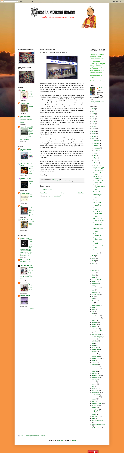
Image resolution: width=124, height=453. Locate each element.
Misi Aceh (94, 351)
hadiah (93, 307)
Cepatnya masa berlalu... (97, 242)
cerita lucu (94, 292)
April (95, 160)
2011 (93, 261)
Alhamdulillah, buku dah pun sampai (98, 219)
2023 (93, 116)
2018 (93, 128)
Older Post (81, 193)
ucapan (94, 414)
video (93, 418)
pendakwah (95, 364)
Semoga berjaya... (98, 250)
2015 (93, 136)
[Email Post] (60, 179)
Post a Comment (47, 189)
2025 (93, 111)
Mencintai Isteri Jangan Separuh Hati (98, 196)
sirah (93, 401)
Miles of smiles (25, 193)
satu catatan (76, 181)
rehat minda (61, 181)
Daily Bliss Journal (26, 220)
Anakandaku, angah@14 (97, 234)
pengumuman (95, 369)
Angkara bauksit (96, 279)
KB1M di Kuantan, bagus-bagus (98, 177)
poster (93, 382)
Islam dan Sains (96, 318)
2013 (93, 256)
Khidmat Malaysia (97, 336)
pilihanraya (95, 380)
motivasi (94, 354)
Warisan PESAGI (25, 260)
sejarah (94, 399)
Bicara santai (95, 288)
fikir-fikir (94, 301)
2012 (93, 258)
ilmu (93, 313)
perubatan (94, 373)
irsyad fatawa (95, 316)
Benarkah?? (96, 192)
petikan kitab (95, 377)
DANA (22, 206)
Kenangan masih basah (98, 331)
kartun (93, 320)
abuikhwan (102, 88)
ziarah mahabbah (96, 428)
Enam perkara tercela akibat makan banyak (99, 224)
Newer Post (43, 193)
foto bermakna (96, 305)
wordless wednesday (97, 420)
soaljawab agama (96, 403)
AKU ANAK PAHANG (26, 266)
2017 (93, 131)
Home (62, 193)
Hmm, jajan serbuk (98, 200)
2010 (93, 263)
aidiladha (94, 270)
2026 (93, 109)
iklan (93, 311)
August (96, 150)
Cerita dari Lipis (25, 283)
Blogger (73, 440)
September (97, 148)
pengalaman (95, 367)
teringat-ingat (95, 410)
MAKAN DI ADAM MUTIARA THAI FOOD (31, 170)
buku (93, 290)
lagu (93, 343)
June (95, 155)
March (96, 163)
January (96, 253)
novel (93, 360)
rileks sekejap (68, 181)
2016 (93, 133)
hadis (93, 309)
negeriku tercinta (96, 358)
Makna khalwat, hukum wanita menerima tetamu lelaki (98, 214)
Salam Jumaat (96, 394)
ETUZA (22, 90)
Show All (32, 308)
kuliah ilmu (95, 341)
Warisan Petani (24, 103)
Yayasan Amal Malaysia (98, 424)
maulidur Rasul (96, 349)
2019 (93, 126)
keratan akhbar (96, 334)
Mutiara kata (95, 356)
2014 (93, 138)
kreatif (93, 339)
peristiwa (94, 371)
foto (93, 303)
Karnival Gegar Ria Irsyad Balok (98, 181)
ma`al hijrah (95, 347)
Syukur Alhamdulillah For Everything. (31, 95)
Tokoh (93, 412)
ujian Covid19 (95, 416)
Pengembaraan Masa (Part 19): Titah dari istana (26, 121)
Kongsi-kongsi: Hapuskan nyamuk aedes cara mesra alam (99, 187)
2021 (93, 121)
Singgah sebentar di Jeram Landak (98, 238)
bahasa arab (95, 283)
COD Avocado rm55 (25, 261)
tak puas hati (95, 405)
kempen (94, 326)
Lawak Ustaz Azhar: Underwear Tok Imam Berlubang (98, 169)
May (95, 158)
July (95, 153)
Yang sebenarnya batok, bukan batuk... (98, 230)
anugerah (94, 281)
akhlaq (93, 275)
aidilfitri (94, 273)
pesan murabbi (96, 375)
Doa (93, 298)
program (94, 384)
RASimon (61, 440)
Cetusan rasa (48, 181)
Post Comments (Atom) (54, 196)
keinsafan (94, 322)
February (96, 165)
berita (93, 285)
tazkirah (94, 407)
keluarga (94, 324)
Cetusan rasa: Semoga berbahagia (97, 204)
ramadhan (94, 388)
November (97, 143)
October (96, 145)
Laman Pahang (24, 238)
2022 (93, 119)
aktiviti (93, 277)
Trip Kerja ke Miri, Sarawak (31, 223)
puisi (93, 386)
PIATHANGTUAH (25, 296)
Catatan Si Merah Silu (26, 127)
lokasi (56, 181)
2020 (93, 123)
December (97, 140)
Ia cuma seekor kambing (97, 208)
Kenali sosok (95, 329)
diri (53, 181)
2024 (93, 114)
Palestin (94, 362)
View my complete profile (97, 101)
